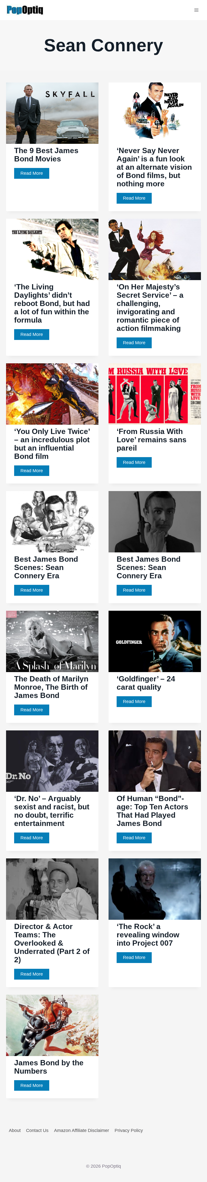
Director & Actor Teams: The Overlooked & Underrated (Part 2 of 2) (52, 943)
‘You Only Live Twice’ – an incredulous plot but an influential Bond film (52, 443)
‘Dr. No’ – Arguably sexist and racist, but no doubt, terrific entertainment (51, 810)
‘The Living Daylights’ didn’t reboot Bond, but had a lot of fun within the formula (52, 303)
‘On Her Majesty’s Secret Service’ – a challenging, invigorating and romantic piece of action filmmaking (150, 307)
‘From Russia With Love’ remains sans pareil (152, 439)
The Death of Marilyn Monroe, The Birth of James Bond (51, 687)
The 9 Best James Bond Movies (46, 154)
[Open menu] (196, 10)
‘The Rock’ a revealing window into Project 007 (148, 934)
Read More (34, 174)
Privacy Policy (129, 1130)
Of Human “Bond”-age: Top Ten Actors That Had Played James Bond (152, 810)
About (15, 1130)
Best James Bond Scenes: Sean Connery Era (46, 567)
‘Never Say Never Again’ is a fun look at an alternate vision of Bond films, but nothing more (154, 167)
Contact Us (37, 1130)
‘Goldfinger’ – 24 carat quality (146, 683)
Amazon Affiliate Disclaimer (81, 1130)
